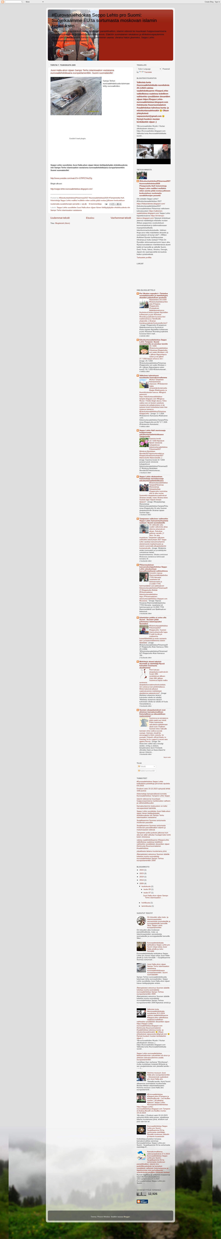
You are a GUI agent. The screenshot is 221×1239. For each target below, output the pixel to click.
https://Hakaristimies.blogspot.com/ (151, 204)
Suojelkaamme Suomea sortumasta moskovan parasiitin (151, 821)
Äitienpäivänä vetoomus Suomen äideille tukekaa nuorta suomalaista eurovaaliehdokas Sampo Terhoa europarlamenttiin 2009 (153, 857)
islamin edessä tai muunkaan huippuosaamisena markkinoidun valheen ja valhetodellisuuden (153, 801)
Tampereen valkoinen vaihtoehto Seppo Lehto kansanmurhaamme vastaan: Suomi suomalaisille (153, 521)
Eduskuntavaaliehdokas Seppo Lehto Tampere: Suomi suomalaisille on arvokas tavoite (153, 342)
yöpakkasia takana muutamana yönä (152, 851)
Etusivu (90, 218)
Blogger (127, 1217)
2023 (142, 873)
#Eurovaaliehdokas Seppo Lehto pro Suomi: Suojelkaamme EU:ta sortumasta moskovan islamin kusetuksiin (104, 20)
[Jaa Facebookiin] (118, 204)
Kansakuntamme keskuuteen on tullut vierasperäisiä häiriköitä (152, 807)
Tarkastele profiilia (144, 257)
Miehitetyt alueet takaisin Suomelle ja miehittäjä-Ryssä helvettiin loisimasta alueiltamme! (152, 665)
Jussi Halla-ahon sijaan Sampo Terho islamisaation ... (155, 897)
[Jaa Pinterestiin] (120, 204)
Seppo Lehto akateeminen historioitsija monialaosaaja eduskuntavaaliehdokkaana (151, 479)
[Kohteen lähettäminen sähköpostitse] (110, 204)
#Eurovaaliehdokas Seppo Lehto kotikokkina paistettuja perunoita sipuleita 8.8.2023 (153, 784)
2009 (142, 883)
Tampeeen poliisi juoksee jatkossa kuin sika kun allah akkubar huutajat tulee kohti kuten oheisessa (154, 835)
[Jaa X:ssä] (115, 204)
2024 (142, 870)
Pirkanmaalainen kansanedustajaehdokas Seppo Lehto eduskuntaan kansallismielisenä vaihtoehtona (153, 568)
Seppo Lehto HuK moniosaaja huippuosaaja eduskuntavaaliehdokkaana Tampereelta (152, 433)
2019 (142, 877)
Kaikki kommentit (147, 771)
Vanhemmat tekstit (121, 218)
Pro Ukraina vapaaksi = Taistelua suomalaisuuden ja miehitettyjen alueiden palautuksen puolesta (153, 296)
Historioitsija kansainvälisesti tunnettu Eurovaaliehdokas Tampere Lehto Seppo (153, 795)
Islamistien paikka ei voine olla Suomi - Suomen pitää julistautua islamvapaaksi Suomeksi (152, 621)
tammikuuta (147, 906)
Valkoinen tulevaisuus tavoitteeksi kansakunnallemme (153, 377)
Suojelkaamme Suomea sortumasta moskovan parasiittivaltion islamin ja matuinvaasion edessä (151, 828)
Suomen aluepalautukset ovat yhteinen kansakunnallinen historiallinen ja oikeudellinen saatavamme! (152, 713)
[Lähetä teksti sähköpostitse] (106, 204)
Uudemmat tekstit (60, 218)
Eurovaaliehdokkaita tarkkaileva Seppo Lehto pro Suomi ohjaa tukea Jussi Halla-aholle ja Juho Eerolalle (158, 947)
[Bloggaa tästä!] (113, 204)
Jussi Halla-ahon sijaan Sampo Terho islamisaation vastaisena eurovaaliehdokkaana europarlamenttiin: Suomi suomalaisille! (82, 71)
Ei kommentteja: (95, 204)
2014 (142, 880)
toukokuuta (146, 886)
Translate (148, 72)
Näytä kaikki (167, 757)
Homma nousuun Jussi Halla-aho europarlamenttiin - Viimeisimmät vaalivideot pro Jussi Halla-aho (158, 1076)
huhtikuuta (146, 903)
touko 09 (147, 889)
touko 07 (147, 893)
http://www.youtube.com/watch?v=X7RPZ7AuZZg (71, 178)
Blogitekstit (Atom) (62, 223)
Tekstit (143, 766)
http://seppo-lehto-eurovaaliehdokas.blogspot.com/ (71, 189)
